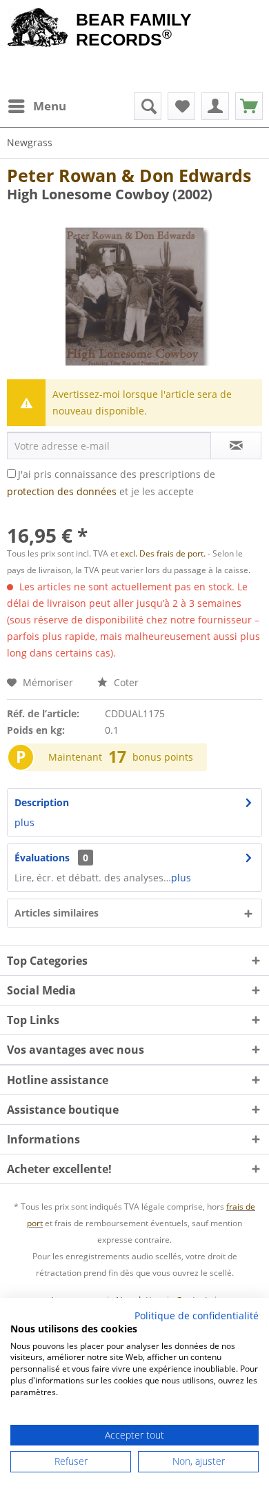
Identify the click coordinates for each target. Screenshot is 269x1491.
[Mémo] (181, 106)
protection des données (62, 491)
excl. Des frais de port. (164, 553)
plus (24, 822)
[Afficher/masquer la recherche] (147, 106)
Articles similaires (56, 912)
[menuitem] (36, 106)
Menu (49, 106)
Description (41, 802)
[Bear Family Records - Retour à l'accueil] (38, 29)
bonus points (162, 756)
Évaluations (42, 857)
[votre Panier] (215, 106)
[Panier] (249, 106)
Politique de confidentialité (196, 1315)
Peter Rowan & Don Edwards (129, 175)
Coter (125, 682)
